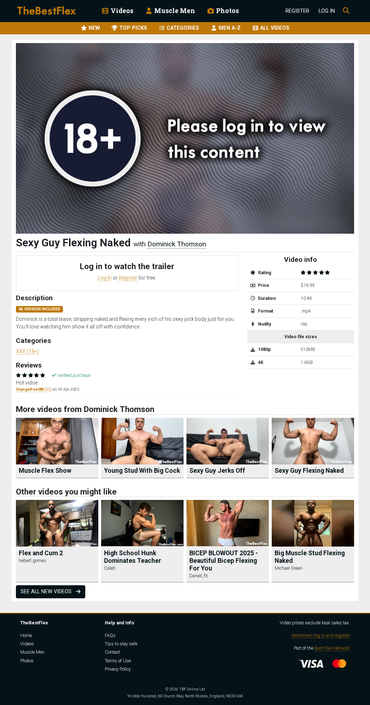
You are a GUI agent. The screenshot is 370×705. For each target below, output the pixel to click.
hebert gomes (32, 560)
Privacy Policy (118, 669)
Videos (121, 11)
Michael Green (288, 568)
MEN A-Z (229, 28)
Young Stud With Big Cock (142, 470)
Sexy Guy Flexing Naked (309, 470)
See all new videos (47, 592)
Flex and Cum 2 (41, 553)
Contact (112, 652)
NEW (93, 28)
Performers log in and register (321, 635)
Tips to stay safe (121, 643)
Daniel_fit (198, 575)
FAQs (110, 635)
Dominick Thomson (176, 244)
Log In (327, 11)
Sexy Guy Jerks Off (217, 470)
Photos (227, 11)
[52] (33, 389)
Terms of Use (118, 660)
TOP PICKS (132, 28)
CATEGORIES (182, 28)
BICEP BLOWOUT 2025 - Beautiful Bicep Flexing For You (223, 560)
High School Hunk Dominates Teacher (132, 556)
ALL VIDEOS (274, 28)
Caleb (110, 568)
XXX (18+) (27, 351)
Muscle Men (174, 11)
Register (297, 11)
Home (26, 635)
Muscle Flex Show (45, 470)
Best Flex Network (332, 648)
